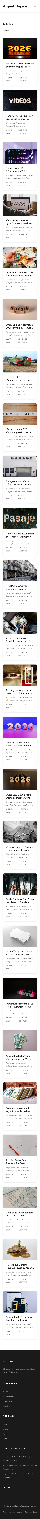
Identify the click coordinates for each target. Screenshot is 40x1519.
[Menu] (35, 6)
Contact (5, 1438)
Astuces (5, 1391)
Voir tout (6, 31)
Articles (5, 1429)
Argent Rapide (15, 6)
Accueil (5, 1424)
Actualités (6, 1406)
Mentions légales (31, 1512)
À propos (6, 1434)
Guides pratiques (9, 1396)
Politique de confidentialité (12, 1512)
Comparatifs (7, 1401)
